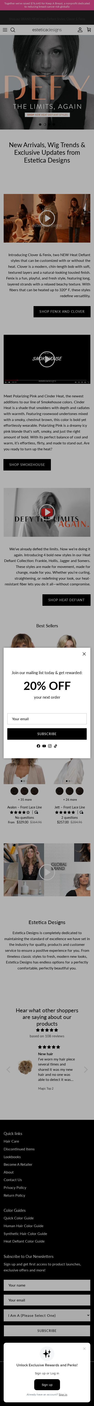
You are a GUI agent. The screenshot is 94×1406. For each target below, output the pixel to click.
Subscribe (47, 734)
